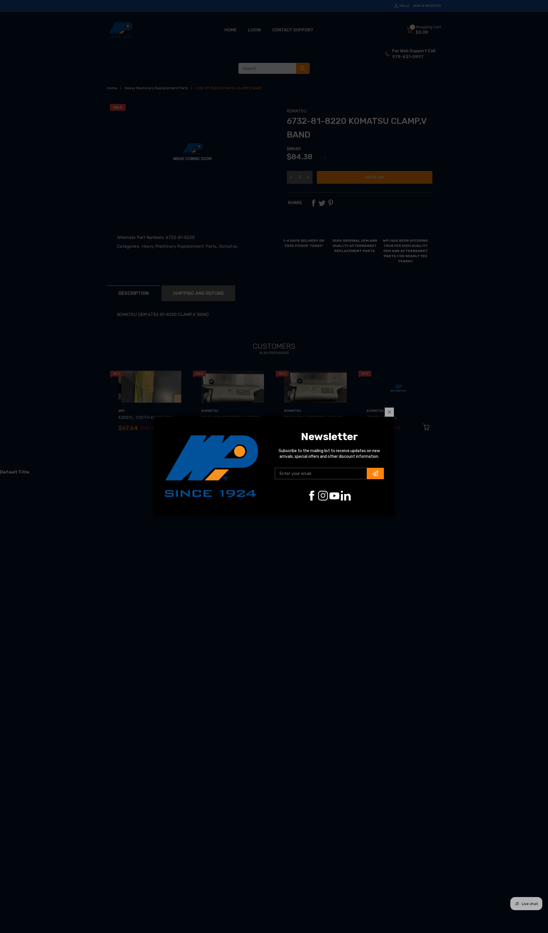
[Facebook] (312, 496)
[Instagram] (323, 496)
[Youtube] (334, 496)
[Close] (389, 412)
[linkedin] (346, 496)
